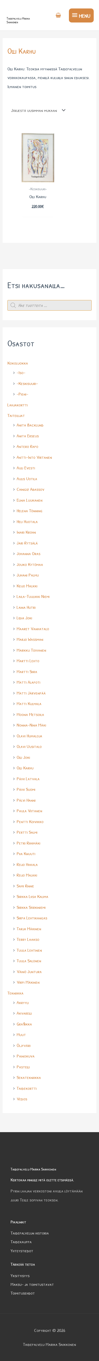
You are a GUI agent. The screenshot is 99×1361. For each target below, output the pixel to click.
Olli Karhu (25, 767)
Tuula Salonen (29, 960)
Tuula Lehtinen (29, 950)
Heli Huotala (27, 521)
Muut (21, 1034)
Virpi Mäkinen (28, 982)
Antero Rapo (27, 446)
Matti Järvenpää (31, 692)
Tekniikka (15, 993)
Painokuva (26, 1055)
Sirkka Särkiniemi (31, 907)
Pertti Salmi (27, 832)
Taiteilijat (16, 415)
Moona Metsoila (30, 714)
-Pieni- (22, 394)
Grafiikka (24, 1023)
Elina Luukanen (30, 500)
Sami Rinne (25, 885)
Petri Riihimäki (28, 843)
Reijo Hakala (27, 864)
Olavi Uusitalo (29, 746)
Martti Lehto (28, 660)
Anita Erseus (28, 435)
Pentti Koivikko (30, 821)
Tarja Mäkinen (29, 928)
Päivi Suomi (26, 789)
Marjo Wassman (30, 639)
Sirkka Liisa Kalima (32, 896)
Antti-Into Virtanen (34, 457)
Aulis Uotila (27, 478)
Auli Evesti (26, 467)
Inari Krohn (26, 532)
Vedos (22, 1098)
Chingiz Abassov (30, 489)
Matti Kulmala (29, 703)
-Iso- (21, 372)
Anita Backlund (30, 424)
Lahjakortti (17, 404)
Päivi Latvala (28, 778)
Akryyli (23, 1002)
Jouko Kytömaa (30, 564)
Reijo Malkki (27, 875)
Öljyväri (24, 1045)
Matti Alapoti (28, 682)
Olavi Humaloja (29, 735)
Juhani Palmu (28, 574)
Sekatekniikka (29, 1077)
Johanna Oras (28, 553)
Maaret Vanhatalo (33, 628)
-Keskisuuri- (27, 383)
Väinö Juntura (29, 971)
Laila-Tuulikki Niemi (33, 596)
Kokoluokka (17, 363)
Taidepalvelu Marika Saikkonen (18, 20)
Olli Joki (23, 757)
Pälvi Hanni (26, 800)
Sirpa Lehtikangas (32, 917)
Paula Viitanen (29, 810)
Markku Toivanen (31, 650)
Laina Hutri (26, 607)
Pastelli (23, 1066)
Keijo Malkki (27, 585)
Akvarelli (24, 1013)
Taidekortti (27, 1088)
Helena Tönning (30, 510)
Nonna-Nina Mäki (31, 725)
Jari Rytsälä (27, 542)
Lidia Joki (24, 617)
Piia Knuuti (26, 853)
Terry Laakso (28, 939)
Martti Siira (27, 671)
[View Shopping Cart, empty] (58, 15)
